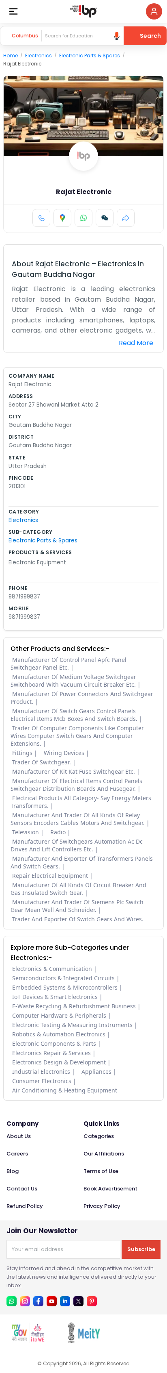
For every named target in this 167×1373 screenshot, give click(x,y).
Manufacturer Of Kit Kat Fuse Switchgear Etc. (73, 771)
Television (25, 832)
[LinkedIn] (65, 1301)
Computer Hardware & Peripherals (59, 1015)
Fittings (22, 753)
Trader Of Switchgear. (41, 762)
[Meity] (84, 1340)
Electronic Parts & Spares (89, 55)
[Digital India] (140, 1340)
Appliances (96, 1071)
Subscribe (141, 1249)
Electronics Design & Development (59, 1062)
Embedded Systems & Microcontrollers (65, 987)
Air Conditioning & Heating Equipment (64, 1090)
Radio (58, 832)
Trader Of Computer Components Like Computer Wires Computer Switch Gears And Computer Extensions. (77, 735)
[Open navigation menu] (13, 11)
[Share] (126, 218)
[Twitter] (78, 1301)
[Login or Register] (154, 11)
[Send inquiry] (104, 218)
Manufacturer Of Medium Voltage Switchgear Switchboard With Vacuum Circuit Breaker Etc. (73, 680)
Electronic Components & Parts (54, 1043)
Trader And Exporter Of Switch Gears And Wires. (77, 919)
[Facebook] (38, 1301)
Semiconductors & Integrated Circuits (63, 978)
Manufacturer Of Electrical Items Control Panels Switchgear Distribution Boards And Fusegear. (76, 784)
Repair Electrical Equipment (50, 875)
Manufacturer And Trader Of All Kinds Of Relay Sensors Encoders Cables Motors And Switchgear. (78, 819)
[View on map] (62, 218)
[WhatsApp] (83, 218)
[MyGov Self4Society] (28, 1340)
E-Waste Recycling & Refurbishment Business (74, 1006)
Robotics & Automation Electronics (58, 1034)
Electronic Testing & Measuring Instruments (72, 1025)
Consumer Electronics (41, 1081)
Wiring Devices (64, 753)
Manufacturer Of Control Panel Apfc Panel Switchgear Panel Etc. (68, 663)
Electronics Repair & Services (51, 1053)
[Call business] (41, 218)
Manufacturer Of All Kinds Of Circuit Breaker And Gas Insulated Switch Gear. (78, 888)
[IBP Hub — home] (83, 11)
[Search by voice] (117, 36)
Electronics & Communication (52, 969)
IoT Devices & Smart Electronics (55, 997)
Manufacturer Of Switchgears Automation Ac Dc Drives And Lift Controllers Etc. (77, 845)
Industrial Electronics (41, 1071)
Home (10, 55)
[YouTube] (52, 1301)
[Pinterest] (92, 1301)
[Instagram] (25, 1301)
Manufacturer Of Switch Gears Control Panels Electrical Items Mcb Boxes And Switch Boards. (74, 714)
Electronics (38, 55)
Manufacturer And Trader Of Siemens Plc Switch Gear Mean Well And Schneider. (77, 906)
